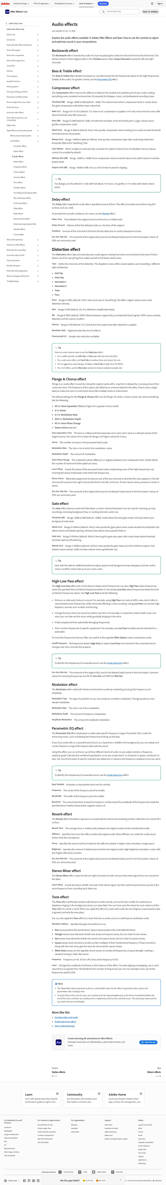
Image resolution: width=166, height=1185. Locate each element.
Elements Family (9, 1148)
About (140, 1128)
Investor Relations (144, 1146)
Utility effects (18, 208)
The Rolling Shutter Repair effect (25, 193)
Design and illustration (11, 1134)
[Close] (120, 1180)
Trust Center (142, 1153)
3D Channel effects (20, 203)
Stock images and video (11, 1152)
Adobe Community (111, 1132)
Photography (8, 1131)
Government (75, 1132)
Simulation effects (19, 146)
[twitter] (33, 1180)
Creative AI (7, 1127)
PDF (5, 1141)
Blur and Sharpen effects (22, 198)
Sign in (160, 3)
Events (140, 1135)
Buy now (103, 3)
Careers (140, 1132)
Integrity (141, 1156)
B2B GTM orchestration (45, 1139)
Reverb (106, 213)
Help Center (108, 1125)
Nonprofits (74, 1128)
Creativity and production (46, 1135)
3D (5, 1145)
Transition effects (19, 188)
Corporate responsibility (146, 1142)
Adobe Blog (142, 1163)
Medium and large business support (116, 1139)
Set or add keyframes (65, 1026)
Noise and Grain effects (21, 219)
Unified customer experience (47, 1132)
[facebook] (24, 1180)
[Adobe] (5, 3)
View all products (9, 1155)
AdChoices (158, 1180)
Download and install (111, 1128)
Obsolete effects (19, 229)
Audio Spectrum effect (65, 1021)
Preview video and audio (66, 1017)
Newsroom (141, 1139)
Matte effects (18, 214)
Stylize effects (18, 151)
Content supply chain (44, 1128)
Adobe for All (142, 1160)
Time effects (17, 182)
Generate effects (19, 177)
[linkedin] (38, 1180)
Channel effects (19, 172)
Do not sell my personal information (139, 1180)
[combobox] (119, 11)
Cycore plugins (18, 234)
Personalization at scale (45, 1125)
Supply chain (142, 1149)
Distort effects (18, 162)
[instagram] (29, 1180)
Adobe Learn (109, 1135)
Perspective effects (20, 167)
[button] (152, 4)
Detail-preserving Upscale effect (24, 224)
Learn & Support (85, 3)
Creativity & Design (20, 3)
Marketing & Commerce (63, 3)
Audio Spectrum (115, 663)
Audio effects (18, 156)
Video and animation (10, 1138)
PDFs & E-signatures (41, 3)
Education (74, 1125)
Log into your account (145, 1125)
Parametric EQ (104, 79)
